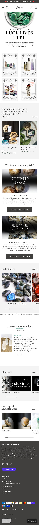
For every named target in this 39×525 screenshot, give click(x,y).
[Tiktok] (11, 464)
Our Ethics (5, 489)
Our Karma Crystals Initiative (11, 484)
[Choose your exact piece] (19, 227)
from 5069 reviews (19, 330)
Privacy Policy (14, 509)
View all (34, 117)
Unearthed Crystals (11, 518)
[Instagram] (7, 464)
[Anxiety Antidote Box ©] (28, 133)
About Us (5, 494)
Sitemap (22, 509)
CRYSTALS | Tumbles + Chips (16, 304)
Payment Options (7, 486)
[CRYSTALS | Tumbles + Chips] (16, 287)
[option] (19, 30)
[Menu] (3, 7)
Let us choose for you (19, 209)
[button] (12, 50)
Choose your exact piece (19, 256)
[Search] (7, 8)
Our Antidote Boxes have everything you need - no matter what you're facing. (15, 113)
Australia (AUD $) (6, 514)
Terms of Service (6, 509)
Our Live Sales (6, 491)
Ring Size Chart (7, 481)
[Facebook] (3, 464)
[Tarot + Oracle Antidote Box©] (10, 133)
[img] (19, 329)
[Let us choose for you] (19, 181)
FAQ (3, 479)
